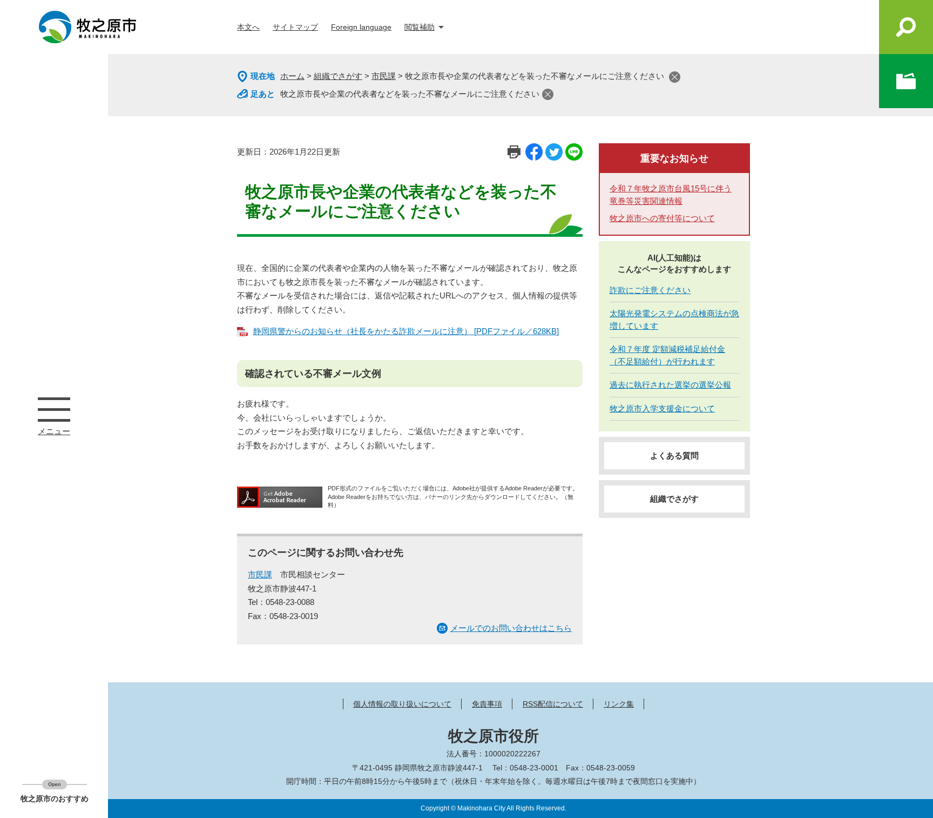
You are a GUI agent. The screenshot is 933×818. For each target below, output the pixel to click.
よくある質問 (674, 455)
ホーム (292, 76)
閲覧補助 (419, 27)
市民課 (383, 76)
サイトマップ (295, 27)
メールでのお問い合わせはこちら (511, 628)
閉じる (674, 77)
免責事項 (487, 704)
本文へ (248, 27)
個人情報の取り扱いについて (402, 704)
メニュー (54, 409)
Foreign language (361, 27)
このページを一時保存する (906, 81)
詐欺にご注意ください (650, 290)
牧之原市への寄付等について (662, 218)
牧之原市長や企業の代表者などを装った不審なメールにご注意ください (409, 93)
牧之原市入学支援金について (662, 408)
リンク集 (619, 704)
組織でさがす (338, 76)
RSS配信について (553, 704)
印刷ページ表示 (514, 152)
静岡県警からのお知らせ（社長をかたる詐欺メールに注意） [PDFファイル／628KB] (406, 331)
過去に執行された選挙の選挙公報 (670, 384)
